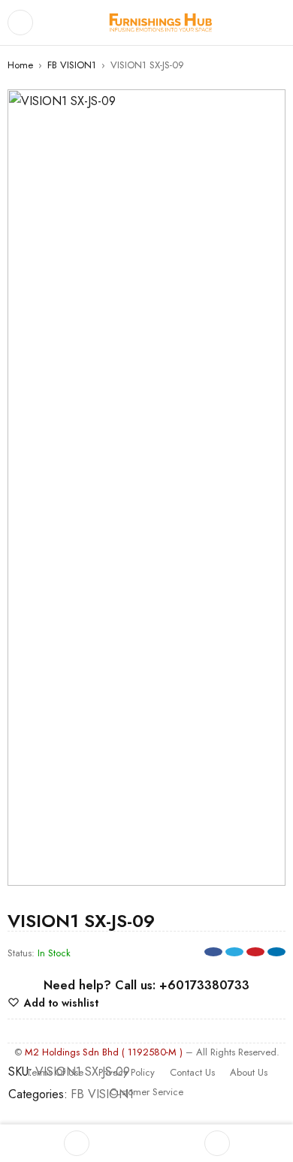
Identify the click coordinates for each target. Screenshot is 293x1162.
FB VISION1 (71, 65)
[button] (266, 108)
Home (20, 65)
